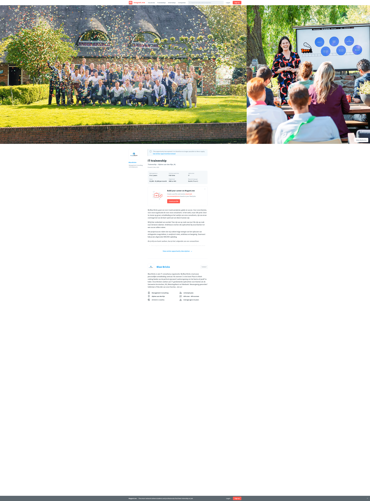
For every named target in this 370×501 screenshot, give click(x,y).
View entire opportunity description (176, 251)
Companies (182, 3)
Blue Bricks (132, 162)
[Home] (137, 2)
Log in (228, 3)
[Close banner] (204, 189)
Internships (172, 3)
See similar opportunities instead (164, 154)
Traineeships (161, 3)
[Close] (367, 498)
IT (189, 175)
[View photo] (123, 74)
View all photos (361, 140)
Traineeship (152, 164)
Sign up (237, 3)
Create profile (173, 201)
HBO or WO (172, 181)
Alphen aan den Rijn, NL (167, 164)
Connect (204, 267)
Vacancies (151, 3)
